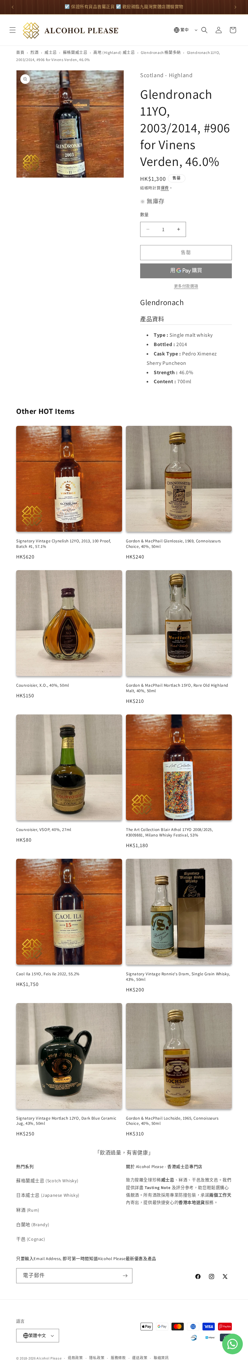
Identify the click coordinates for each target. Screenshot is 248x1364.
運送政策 (139, 1358)
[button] (12, 30)
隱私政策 (96, 1358)
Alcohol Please (48, 1358)
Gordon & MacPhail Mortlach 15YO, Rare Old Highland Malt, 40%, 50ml (177, 687)
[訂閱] (125, 1275)
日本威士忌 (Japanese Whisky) (47, 1195)
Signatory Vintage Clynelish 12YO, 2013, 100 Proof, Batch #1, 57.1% (63, 543)
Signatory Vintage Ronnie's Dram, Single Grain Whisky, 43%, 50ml (178, 976)
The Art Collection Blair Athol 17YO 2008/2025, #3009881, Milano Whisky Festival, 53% (169, 832)
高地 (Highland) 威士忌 (114, 52)
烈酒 (34, 52)
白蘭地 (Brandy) (32, 1224)
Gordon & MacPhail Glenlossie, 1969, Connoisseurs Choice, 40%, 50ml (173, 543)
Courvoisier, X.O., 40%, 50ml (42, 685)
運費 (165, 188)
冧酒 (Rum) (27, 1210)
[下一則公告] (235, 7)
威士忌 (51, 52)
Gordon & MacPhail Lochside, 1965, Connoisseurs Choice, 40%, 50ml (172, 1120)
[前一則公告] (12, 7)
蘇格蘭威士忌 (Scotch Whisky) (47, 1181)
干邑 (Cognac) (30, 1239)
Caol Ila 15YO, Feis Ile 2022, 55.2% (48, 974)
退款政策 (75, 1358)
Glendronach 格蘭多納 (161, 52)
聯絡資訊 (161, 1358)
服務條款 (118, 1358)
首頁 (20, 52)
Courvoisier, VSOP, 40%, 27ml (43, 829)
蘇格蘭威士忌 (75, 52)
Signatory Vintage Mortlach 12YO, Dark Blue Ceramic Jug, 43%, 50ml (66, 1120)
